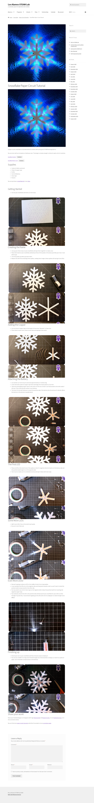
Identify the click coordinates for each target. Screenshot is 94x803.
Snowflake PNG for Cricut (13, 160)
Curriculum (15, 17)
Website (49, 764)
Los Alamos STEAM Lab (19, 4)
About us (10, 12)
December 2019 (74, 111)
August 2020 (73, 94)
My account (61, 12)
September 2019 (74, 116)
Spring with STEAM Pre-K (76, 48)
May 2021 (73, 81)
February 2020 (74, 106)
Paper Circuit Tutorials (24, 17)
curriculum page (47, 723)
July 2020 (73, 96)
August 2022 (73, 71)
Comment (14, 744)
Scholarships (45, 12)
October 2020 (74, 91)
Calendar (53, 12)
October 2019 (74, 114)
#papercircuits (46, 718)
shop (29, 181)
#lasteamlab (37, 718)
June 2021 (73, 79)
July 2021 (73, 76)
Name (13, 764)
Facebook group (57, 718)
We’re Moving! (74, 51)
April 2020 (73, 104)
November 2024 (74, 69)
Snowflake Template (12, 157)
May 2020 (73, 101)
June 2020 (73, 99)
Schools (28, 12)
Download (19, 157)
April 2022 (73, 74)
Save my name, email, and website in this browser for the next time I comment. (32, 771)
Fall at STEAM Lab (75, 42)
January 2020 (74, 109)
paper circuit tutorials (22, 723)
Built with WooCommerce (14, 794)
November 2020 (74, 89)
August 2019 (73, 119)
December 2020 (74, 86)
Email (31, 764)
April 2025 (73, 66)
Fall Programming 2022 (76, 53)
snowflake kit (20, 181)
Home (11, 17)
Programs (19, 12)
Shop (36, 12)
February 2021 (74, 84)
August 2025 (73, 64)
